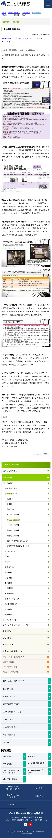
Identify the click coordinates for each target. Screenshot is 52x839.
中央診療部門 (8, 615)
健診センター (8, 645)
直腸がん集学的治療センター (18, 541)
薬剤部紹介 (7, 638)
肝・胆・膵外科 (13, 515)
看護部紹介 (7, 631)
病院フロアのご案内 (11, 672)
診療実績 (17, 38)
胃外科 (9, 504)
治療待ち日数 (8, 662)
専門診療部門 (8, 483)
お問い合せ (39, 796)
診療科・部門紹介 (14, 13)
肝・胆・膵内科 (13, 525)
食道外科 (10, 499)
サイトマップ (13, 804)
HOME (4, 13)
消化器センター (7, 15)
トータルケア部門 (10, 620)
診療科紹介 (26, 13)
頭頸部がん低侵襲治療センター (19, 546)
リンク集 (39, 788)
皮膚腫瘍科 (9, 593)
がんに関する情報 (10, 667)
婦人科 (7, 557)
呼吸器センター (11, 488)
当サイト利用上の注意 (13, 796)
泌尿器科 (8, 578)
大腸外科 (10, 509)
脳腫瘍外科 (9, 567)
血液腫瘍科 (9, 583)
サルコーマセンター (13, 599)
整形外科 (8, 572)
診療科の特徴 (7, 38)
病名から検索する (10, 471)
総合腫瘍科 (9, 588)
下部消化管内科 (13, 536)
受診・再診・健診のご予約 (13, 657)
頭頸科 (7, 562)
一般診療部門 (8, 609)
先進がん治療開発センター (13, 651)
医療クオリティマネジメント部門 (16, 625)
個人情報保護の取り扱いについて (13, 788)
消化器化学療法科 (14, 520)
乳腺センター (10, 551)
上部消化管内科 (13, 530)
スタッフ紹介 (28, 38)
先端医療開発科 (11, 604)
